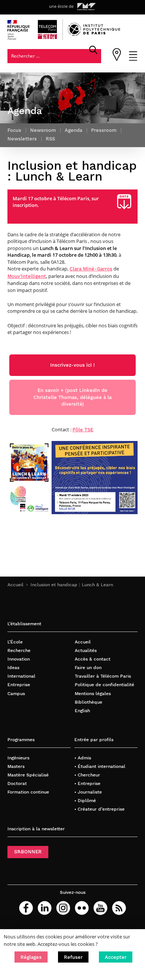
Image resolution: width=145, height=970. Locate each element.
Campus (16, 693)
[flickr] (82, 908)
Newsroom (43, 130)
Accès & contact (92, 659)
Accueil (15, 584)
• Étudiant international (99, 766)
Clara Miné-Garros (91, 269)
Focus (14, 130)
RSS (50, 139)
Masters (16, 766)
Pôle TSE (82, 429)
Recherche (18, 650)
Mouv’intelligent (26, 276)
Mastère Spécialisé (28, 775)
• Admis (82, 757)
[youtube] (100, 908)
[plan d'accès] (116, 59)
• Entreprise (87, 783)
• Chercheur (87, 775)
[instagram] (63, 908)
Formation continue (28, 792)
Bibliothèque (88, 702)
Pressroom (103, 130)
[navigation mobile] (133, 59)
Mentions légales (93, 693)
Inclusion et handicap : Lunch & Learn (71, 584)
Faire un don (88, 667)
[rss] (119, 908)
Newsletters (22, 139)
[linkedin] (45, 908)
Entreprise (18, 684)
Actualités (86, 650)
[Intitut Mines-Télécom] (86, 6)
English (82, 710)
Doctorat (17, 783)
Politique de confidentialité (104, 684)
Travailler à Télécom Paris (103, 676)
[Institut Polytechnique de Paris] (94, 34)
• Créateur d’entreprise (99, 809)
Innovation (18, 659)
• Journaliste (88, 792)
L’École (15, 642)
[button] (31, 957)
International (21, 676)
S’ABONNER (28, 851)
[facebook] (26, 908)
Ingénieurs (18, 757)
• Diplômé (85, 800)
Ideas (13, 667)
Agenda (73, 130)
